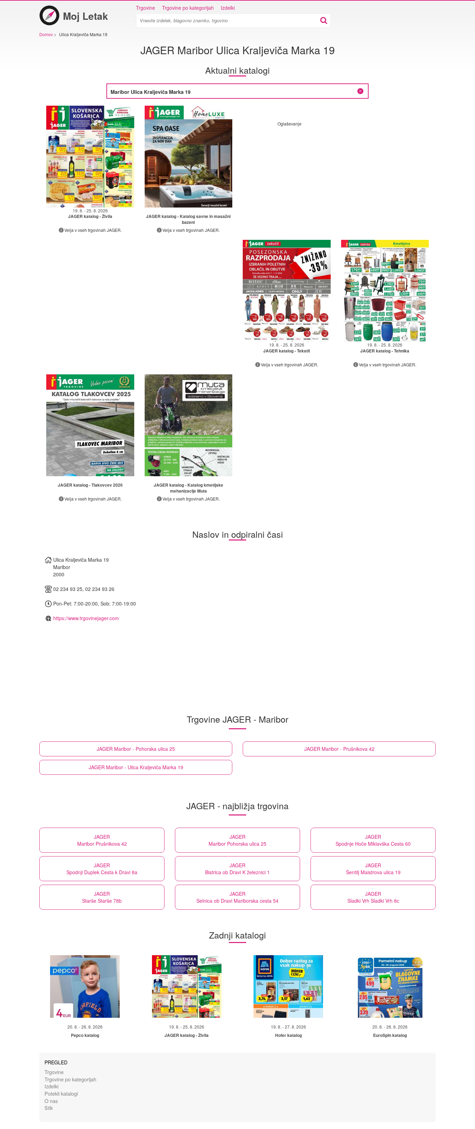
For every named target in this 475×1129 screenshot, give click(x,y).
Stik (49, 1107)
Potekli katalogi (61, 1093)
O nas (51, 1100)
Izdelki (228, 7)
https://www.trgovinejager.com (86, 618)
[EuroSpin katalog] (390, 986)
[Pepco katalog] (85, 986)
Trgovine (145, 7)
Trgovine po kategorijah (188, 7)
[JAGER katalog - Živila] (187, 986)
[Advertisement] (335, 175)
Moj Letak (85, 16)
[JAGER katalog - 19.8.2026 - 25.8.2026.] (90, 157)
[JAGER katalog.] (189, 157)
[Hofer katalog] (288, 986)
